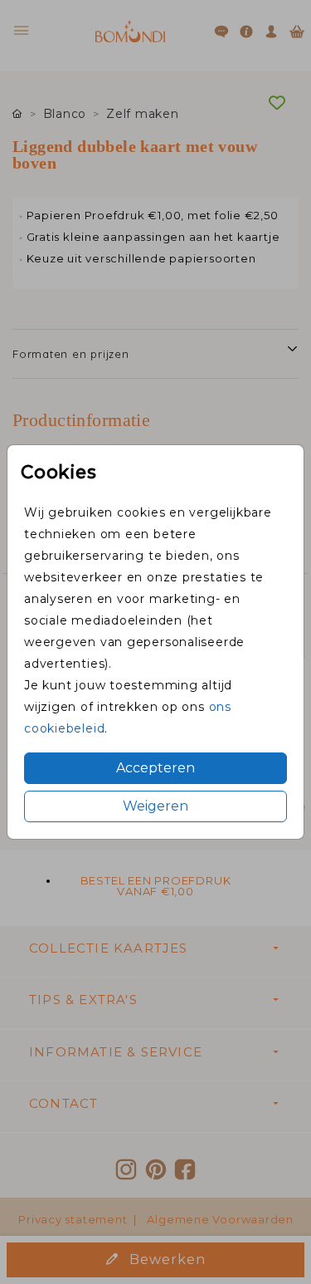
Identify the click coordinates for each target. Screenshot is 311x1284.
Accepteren (155, 768)
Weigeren (155, 806)
